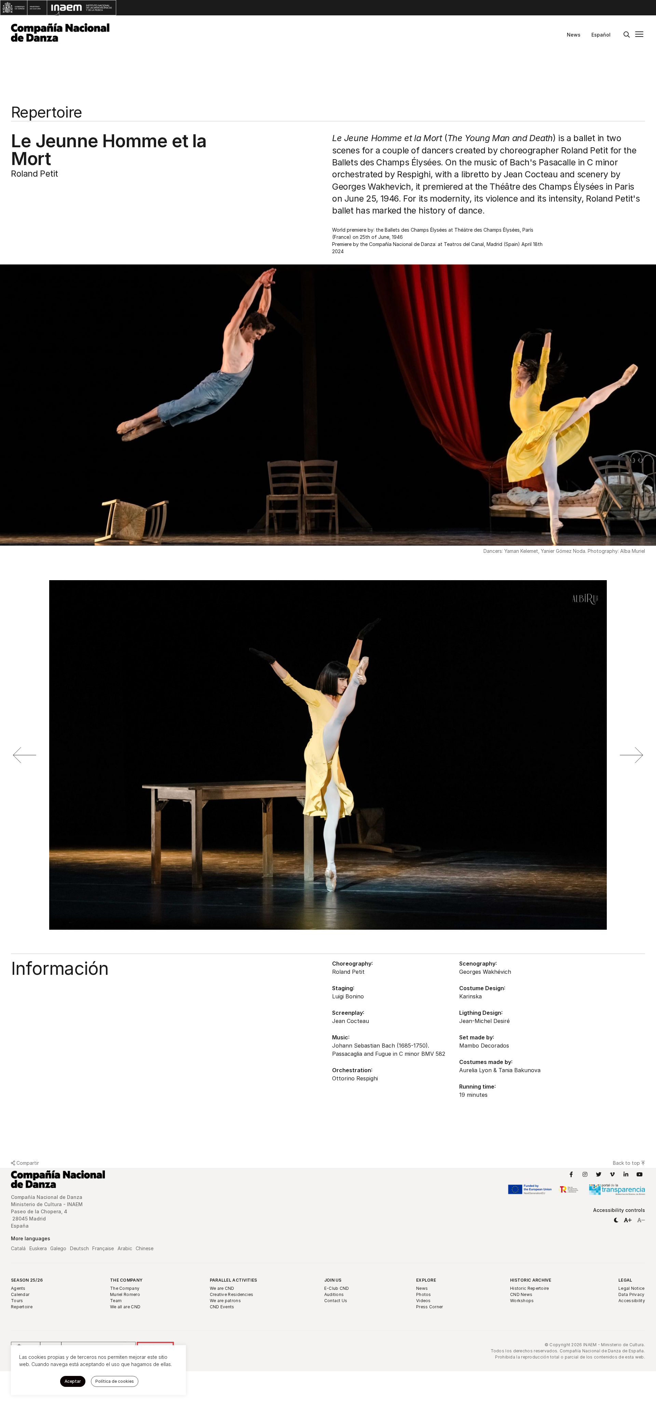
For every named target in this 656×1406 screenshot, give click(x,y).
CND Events (222, 1306)
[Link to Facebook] (571, 1174)
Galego (58, 1248)
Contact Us (335, 1300)
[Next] (631, 755)
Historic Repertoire (529, 1288)
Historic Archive (530, 1280)
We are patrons (225, 1300)
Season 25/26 (27, 1280)
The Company (126, 1280)
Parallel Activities (233, 1280)
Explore (426, 1280)
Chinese (144, 1248)
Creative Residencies (232, 1294)
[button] (616, 1220)
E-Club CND (336, 1288)
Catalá (18, 1248)
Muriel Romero (125, 1294)
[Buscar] (626, 35)
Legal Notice (631, 1288)
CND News (521, 1294)
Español (601, 35)
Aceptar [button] (73, 1381)
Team (116, 1300)
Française (103, 1248)
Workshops (522, 1300)
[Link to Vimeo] (612, 1174)
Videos (423, 1300)
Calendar (20, 1294)
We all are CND (125, 1306)
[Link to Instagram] (584, 1174)
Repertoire (21, 1306)
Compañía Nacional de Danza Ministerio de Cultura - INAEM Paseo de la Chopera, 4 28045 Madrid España (47, 1211)
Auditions (334, 1294)
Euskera (38, 1248)
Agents (18, 1288)
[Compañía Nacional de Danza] (60, 32)
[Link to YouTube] (639, 1174)
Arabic (125, 1248)
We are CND (222, 1288)
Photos (423, 1294)
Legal (625, 1280)
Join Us (333, 1280)
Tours (17, 1300)
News (573, 35)
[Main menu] (639, 35)
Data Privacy (631, 1294)
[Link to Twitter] (598, 1174)
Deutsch (79, 1248)
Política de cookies (114, 1381)
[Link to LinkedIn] (625, 1174)
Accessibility (631, 1300)
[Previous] (24, 755)
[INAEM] (58, 7)
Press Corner (429, 1306)
